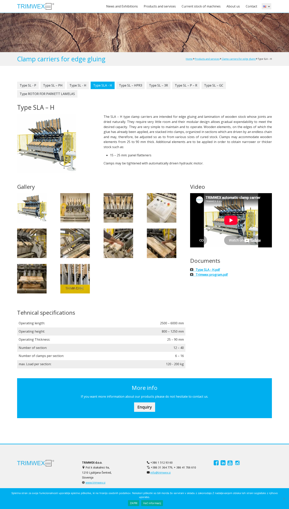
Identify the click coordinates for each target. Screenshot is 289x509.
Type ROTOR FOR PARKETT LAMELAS (47, 94)
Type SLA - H (102, 85)
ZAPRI (133, 503)
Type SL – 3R (158, 85)
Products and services (160, 6)
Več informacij (152, 503)
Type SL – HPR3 (130, 85)
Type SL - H (77, 85)
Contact (251, 6)
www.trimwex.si (95, 482)
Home (189, 59)
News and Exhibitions (122, 6)
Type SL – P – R (186, 85)
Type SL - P (28, 85)
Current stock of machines (201, 6)
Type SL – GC (213, 85)
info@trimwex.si (160, 472)
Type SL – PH (53, 85)
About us (233, 6)
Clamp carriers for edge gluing (239, 59)
